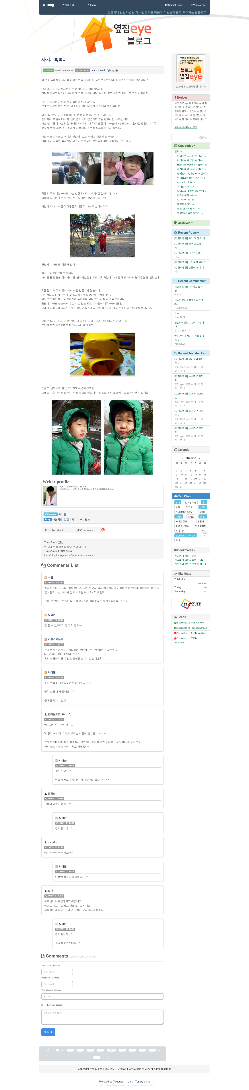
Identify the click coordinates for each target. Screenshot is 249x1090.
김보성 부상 (191, 502)
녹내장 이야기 (185, 186)
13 (195, 474)
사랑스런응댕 (55, 639)
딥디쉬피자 (200, 525)
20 (195, 478)
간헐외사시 (70, 519)
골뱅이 (203, 511)
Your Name (51, 965)
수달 (50, 577)
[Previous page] (48, 1050)
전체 (178, 151)
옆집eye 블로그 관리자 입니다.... (189, 324)
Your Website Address (51, 989)
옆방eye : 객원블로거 (190, 213)
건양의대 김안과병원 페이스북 (190, 564)
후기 (204, 530)
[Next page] (108, 1057)
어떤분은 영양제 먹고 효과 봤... (188, 288)
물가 (178, 506)
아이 (204, 502)
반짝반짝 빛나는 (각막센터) (192, 173)
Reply (97, 582)
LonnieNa (144, 1085)
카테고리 (69, 5)
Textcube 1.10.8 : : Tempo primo (132, 1081)
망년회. (189, 506)
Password (50, 977)
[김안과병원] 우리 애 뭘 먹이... (190, 238)
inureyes (122, 1085)
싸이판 (52, 615)
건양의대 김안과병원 (185, 555)
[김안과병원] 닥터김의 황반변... (188, 360)
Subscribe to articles (190, 622)
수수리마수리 (185, 199)
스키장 (191, 516)
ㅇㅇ (176, 313)
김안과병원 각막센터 (186, 535)
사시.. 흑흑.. (53, 59)
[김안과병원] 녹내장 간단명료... (188, 378)
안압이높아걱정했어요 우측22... (189, 301)
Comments (86, 530)
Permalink (73, 582)
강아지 (203, 516)
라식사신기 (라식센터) (190, 160)
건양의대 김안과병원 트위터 (189, 559)
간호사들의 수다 (187, 195)
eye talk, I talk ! (186, 182)
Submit (48, 1032)
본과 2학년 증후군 (184, 511)
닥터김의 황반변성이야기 (191, 190)
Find (204, 137)
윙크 (87, 519)
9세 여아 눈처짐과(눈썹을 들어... (189, 337)
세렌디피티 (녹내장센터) (191, 169)
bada (129, 1085)
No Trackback (55, 530)
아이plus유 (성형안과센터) (192, 177)
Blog (50, 4)
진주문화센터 (185, 204)
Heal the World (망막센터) (104, 70)
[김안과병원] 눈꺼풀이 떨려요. (190, 262)
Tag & (93, 5)
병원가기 (201, 521)
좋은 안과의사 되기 (188, 208)
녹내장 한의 (181, 521)
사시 (80, 519)
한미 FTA (180, 530)
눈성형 (203, 506)
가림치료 (57, 519)
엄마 (178, 502)
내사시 (179, 516)
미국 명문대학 (182, 525)
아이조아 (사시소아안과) (191, 155)
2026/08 (191, 458)
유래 (178, 540)
